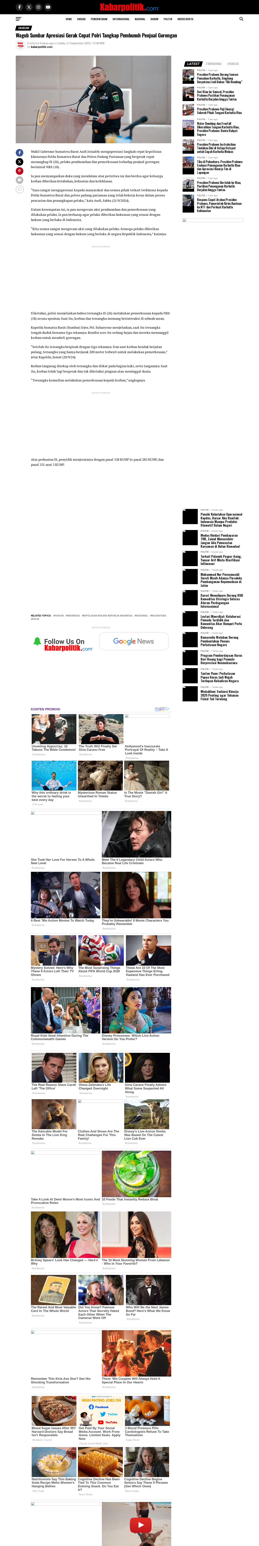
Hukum (154, 19)
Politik (168, 19)
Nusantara (158, 616)
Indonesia (73, 616)
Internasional (121, 19)
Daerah (81, 19)
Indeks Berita (185, 19)
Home (69, 19)
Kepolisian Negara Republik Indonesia (108, 616)
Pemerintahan (99, 19)
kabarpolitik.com (42, 46)
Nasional (140, 19)
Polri (35, 619)
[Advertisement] (101, 275)
